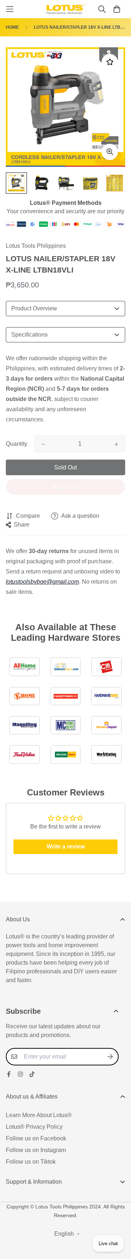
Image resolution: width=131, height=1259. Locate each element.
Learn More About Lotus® (39, 1115)
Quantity (16, 444)
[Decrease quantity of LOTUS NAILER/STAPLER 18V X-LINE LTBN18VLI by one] (43, 444)
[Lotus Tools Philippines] (66, 9)
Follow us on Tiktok (31, 1162)
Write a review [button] (66, 846)
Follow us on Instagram (36, 1150)
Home (12, 27)
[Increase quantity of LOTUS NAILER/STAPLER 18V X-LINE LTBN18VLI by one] (116, 444)
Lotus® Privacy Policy (34, 1127)
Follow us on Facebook (36, 1138)
